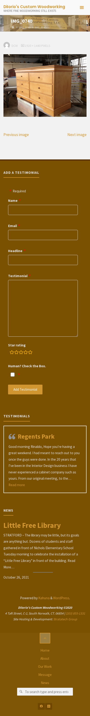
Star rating (17, 345)
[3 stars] (21, 353)
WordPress (61, 598)
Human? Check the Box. (27, 366)
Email (12, 226)
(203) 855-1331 (75, 613)
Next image (77, 134)
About (44, 658)
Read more (17, 485)
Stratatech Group (65, 619)
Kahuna (44, 598)
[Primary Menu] (81, 7)
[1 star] (11, 353)
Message (45, 674)
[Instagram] (48, 706)
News (45, 683)
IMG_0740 (24, 27)
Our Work (45, 666)
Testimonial (17, 276)
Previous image (16, 134)
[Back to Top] (45, 638)
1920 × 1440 (33, 46)
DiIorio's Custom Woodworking (34, 7)
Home (45, 650)
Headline (15, 251)
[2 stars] (16, 353)
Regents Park (36, 436)
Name (13, 200)
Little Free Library (32, 525)
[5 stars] (30, 353)
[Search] (21, 692)
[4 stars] (25, 353)
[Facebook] (41, 706)
